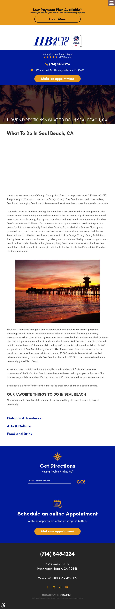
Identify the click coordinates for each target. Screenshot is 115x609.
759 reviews (65, 57)
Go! (80, 482)
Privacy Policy (46, 594)
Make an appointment (57, 79)
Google (54, 587)
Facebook (47, 587)
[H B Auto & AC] (51, 41)
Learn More (57, 19)
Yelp (60, 587)
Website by (62, 595)
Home (13, 120)
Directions (33, 120)
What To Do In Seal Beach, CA (78, 120)
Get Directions (57, 466)
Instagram (66, 587)
